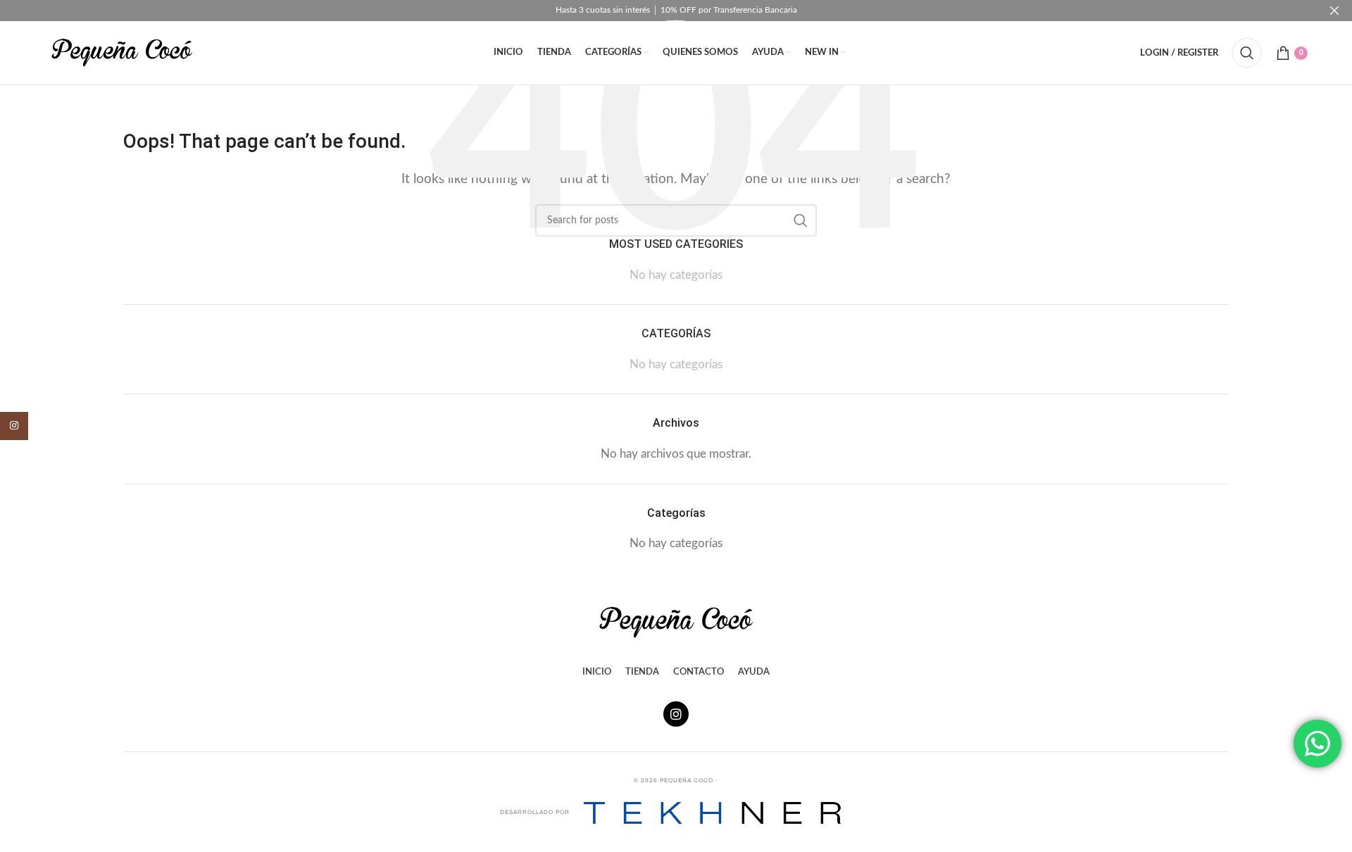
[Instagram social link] (14, 426)
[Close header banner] (1334, 10)
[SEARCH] (800, 220)
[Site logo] (121, 52)
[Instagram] (676, 714)
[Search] (1247, 53)
